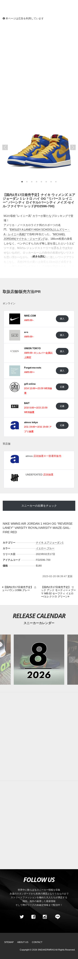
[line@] (56, 917)
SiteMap (9, 942)
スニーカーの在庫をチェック (39, 505)
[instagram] (45, 917)
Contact (37, 942)
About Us (22, 942)
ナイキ (40, 542)
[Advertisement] (39, 64)
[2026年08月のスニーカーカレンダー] (39, 660)
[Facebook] (33, 917)
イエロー (41, 548)
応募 (62, 386)
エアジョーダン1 (53, 542)
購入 (62, 318)
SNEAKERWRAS (46, 950)
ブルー (50, 548)
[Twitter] (22, 917)
